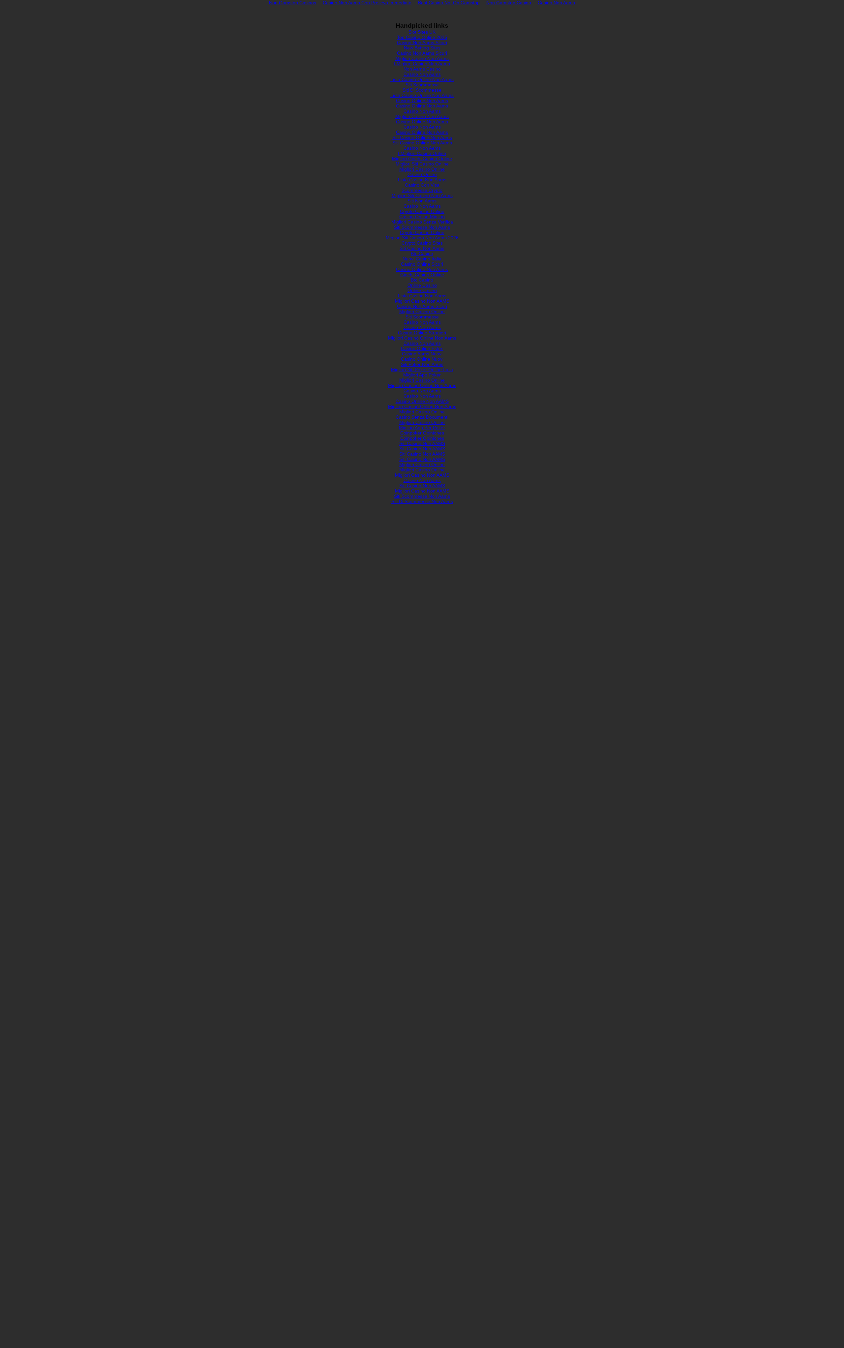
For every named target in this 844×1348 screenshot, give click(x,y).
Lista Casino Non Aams (422, 179)
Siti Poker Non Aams (422, 364)
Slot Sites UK (422, 32)
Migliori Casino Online (422, 169)
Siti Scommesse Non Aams (422, 227)
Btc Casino (422, 253)
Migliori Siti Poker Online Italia (422, 369)
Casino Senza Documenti (422, 417)
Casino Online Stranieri (422, 332)
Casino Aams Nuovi (422, 353)
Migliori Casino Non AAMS (422, 301)
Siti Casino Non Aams (422, 248)
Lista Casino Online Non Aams (422, 79)
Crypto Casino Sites (422, 243)
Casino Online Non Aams (422, 100)
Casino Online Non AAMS (422, 401)
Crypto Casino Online (422, 211)
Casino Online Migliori (422, 216)
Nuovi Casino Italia (422, 258)
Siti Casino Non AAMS (422, 443)
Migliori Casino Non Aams (422, 58)
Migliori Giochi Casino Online (422, 158)
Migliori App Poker (422, 374)
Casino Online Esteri (422, 348)
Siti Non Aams (422, 200)
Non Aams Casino (422, 69)
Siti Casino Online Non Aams (422, 137)
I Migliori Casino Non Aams (422, 63)
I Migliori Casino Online (422, 153)
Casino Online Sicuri (422, 264)
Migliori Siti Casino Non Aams (422, 195)
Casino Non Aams (422, 74)
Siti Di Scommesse (422, 90)
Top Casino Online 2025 (422, 37)
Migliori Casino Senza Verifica (422, 222)
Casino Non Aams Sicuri (422, 42)
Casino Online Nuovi (422, 359)
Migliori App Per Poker (422, 427)
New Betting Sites (422, 47)
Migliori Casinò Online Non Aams (422, 338)
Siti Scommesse (422, 84)
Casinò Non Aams (422, 480)
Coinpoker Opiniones (422, 432)
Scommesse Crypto (422, 190)
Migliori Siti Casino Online (422, 163)
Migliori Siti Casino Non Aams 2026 (422, 237)
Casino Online (422, 174)
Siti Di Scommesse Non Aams (422, 501)
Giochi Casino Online (422, 274)
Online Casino (422, 285)
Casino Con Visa (422, 185)
